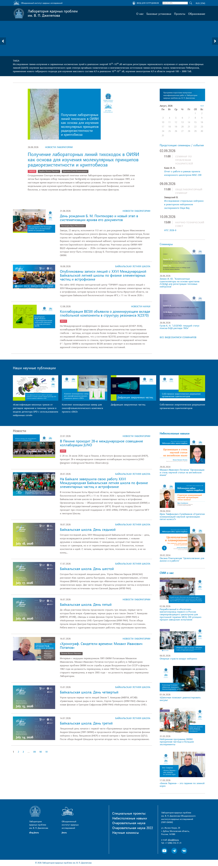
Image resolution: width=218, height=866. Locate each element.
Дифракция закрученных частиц (128, 404)
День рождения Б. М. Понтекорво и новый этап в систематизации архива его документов (99, 218)
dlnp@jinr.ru (173, 840)
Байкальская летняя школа (132, 266)
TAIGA (16, 60)
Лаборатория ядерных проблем (53, 13)
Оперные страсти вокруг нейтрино (178, 658)
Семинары (166, 244)
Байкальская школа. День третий (86, 723)
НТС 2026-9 (170, 230)
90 (40, 751)
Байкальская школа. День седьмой (88, 530)
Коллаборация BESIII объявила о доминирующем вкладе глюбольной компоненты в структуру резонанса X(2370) (105, 313)
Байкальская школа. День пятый (86, 605)
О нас (140, 14)
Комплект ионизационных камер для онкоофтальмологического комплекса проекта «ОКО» (82, 408)
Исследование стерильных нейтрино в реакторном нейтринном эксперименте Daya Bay (184, 204)
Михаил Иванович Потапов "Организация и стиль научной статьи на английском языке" (182, 472)
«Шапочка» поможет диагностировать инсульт (180, 699)
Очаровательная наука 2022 (132, 828)
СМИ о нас (167, 573)
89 (34, 751)
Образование (196, 14)
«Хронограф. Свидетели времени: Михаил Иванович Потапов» (101, 646)
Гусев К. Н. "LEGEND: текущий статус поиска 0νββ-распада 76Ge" (179, 327)
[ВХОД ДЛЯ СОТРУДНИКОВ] (133, 3)
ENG (203, 3)
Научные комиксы (125, 833)
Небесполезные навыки (174, 433)
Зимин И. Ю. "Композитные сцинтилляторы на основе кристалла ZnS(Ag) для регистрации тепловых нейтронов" (179, 282)
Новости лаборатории (59, 147)
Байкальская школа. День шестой (87, 569)
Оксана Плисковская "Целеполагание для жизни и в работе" (182, 559)
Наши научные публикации (34, 368)
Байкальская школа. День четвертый (89, 692)
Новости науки (140, 306)
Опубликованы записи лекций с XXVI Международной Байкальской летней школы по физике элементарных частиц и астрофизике (103, 275)
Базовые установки (159, 14)
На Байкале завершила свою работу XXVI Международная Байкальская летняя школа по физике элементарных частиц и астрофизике (104, 483)
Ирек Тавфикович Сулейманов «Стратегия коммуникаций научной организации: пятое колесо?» (182, 517)
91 (47, 751)
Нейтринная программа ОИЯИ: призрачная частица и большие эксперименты (177, 742)
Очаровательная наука (128, 823)
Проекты (179, 14)
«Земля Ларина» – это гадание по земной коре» (182, 784)
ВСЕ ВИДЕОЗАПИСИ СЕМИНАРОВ (178, 337)
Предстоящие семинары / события (182, 145)
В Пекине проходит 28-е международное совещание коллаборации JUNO (101, 443)
